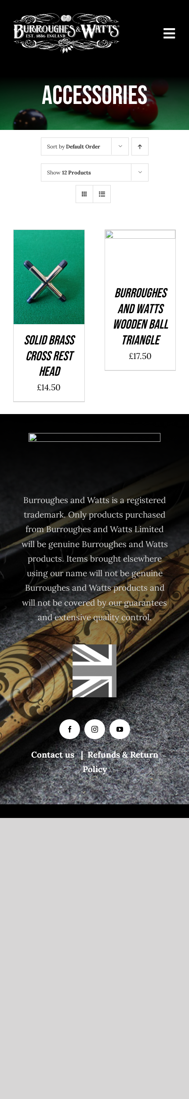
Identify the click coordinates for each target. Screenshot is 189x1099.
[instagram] (94, 729)
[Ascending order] (140, 146)
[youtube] (119, 729)
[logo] (66, 17)
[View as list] (101, 194)
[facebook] (69, 729)
